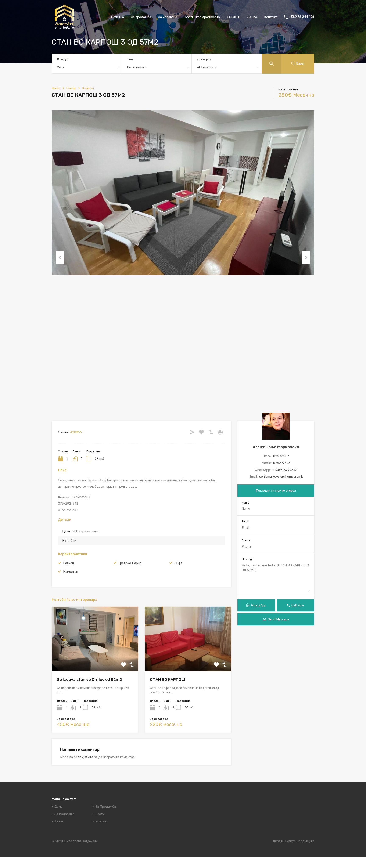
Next (306, 257)
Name (245, 502)
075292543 (281, 463)
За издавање (168, 17)
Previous (60, 257)
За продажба (141, 17)
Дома (58, 806)
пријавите (85, 757)
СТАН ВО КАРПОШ (167, 679)
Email (245, 521)
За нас (252, 17)
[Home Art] (64, 28)
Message (248, 559)
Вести (100, 814)
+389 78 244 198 (301, 17)
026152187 (281, 456)
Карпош (88, 88)
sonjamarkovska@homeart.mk (281, 477)
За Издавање (64, 814)
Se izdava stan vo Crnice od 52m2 (89, 679)
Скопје (71, 88)
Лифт (178, 563)
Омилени (233, 17)
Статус (62, 59)
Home (56, 88)
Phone (246, 540)
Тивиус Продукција (299, 841)
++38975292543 (284, 470)
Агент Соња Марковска (276, 446)
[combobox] (87, 68)
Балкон (68, 563)
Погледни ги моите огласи (276, 491)
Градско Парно (130, 563)
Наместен (70, 572)
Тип (130, 59)
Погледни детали (95, 658)
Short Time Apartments (202, 17)
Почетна (117, 17)
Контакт (270, 17)
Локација (204, 59)
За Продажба (105, 806)
